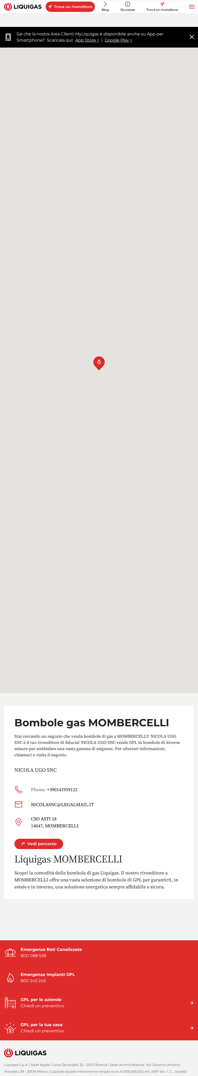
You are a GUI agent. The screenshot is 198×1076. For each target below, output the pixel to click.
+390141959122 (54, 789)
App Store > (87, 40)
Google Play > (118, 40)
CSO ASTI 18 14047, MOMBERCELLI (55, 822)
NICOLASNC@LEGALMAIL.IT (62, 804)
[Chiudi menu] (192, 37)
